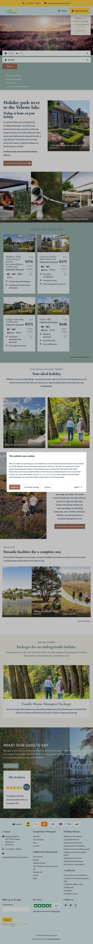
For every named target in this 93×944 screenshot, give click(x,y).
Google (53, 474)
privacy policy (44, 474)
